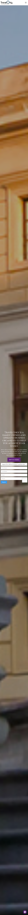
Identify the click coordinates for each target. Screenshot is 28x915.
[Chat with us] (25, 912)
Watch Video (14, 460)
